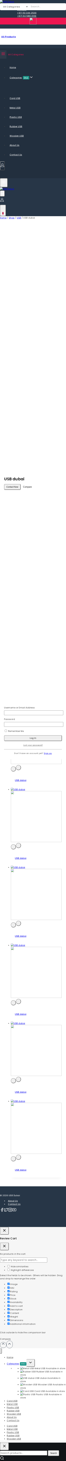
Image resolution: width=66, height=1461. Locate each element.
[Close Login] (4, 1231)
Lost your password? (33, 745)
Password (9, 719)
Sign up (48, 753)
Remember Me (15, 731)
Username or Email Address (19, 707)
